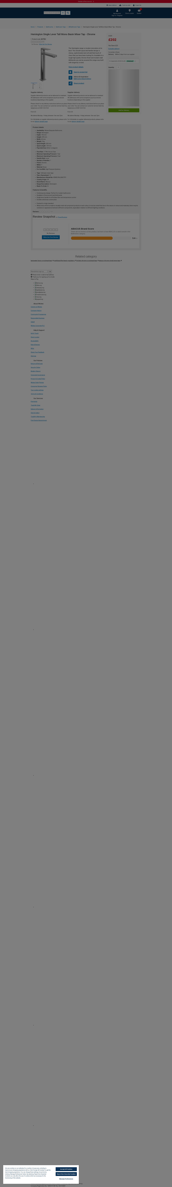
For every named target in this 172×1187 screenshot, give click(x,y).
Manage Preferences (66, 1179)
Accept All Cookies (66, 1169)
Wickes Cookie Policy (28, 1178)
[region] (41, 1174)
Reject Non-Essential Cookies (66, 1174)
